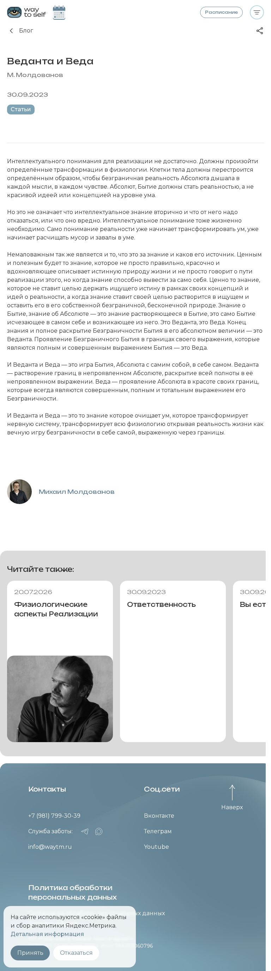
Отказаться (76, 952)
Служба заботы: (50, 831)
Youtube (156, 846)
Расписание (221, 12)
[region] (135, 661)
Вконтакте (159, 815)
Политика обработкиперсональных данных (72, 892)
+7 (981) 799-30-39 (54, 815)
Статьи (21, 109)
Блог (26, 30)
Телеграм (158, 831)
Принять (30, 952)
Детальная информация (47, 934)
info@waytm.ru (50, 846)
